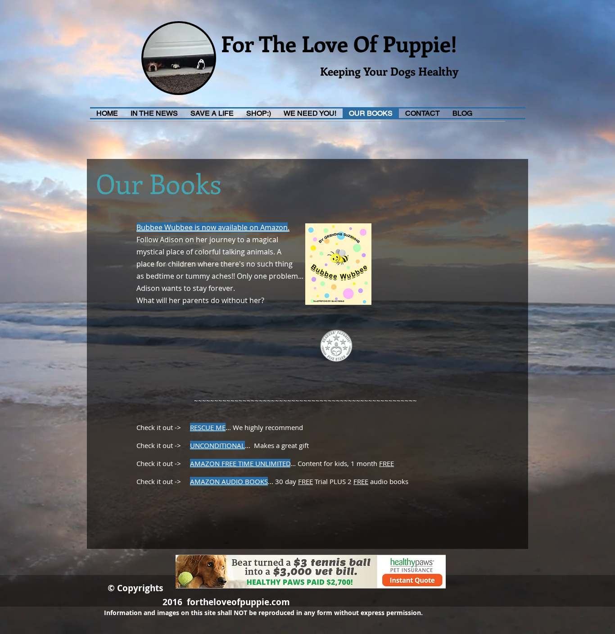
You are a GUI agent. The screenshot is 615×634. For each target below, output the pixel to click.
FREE (386, 463)
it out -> (173, 427)
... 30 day (283, 481)
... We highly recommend (264, 427)
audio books (388, 481)
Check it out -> (154, 463)
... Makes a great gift (277, 445)
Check (137, 427)
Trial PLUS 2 (333, 481)
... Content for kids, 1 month (334, 463)
